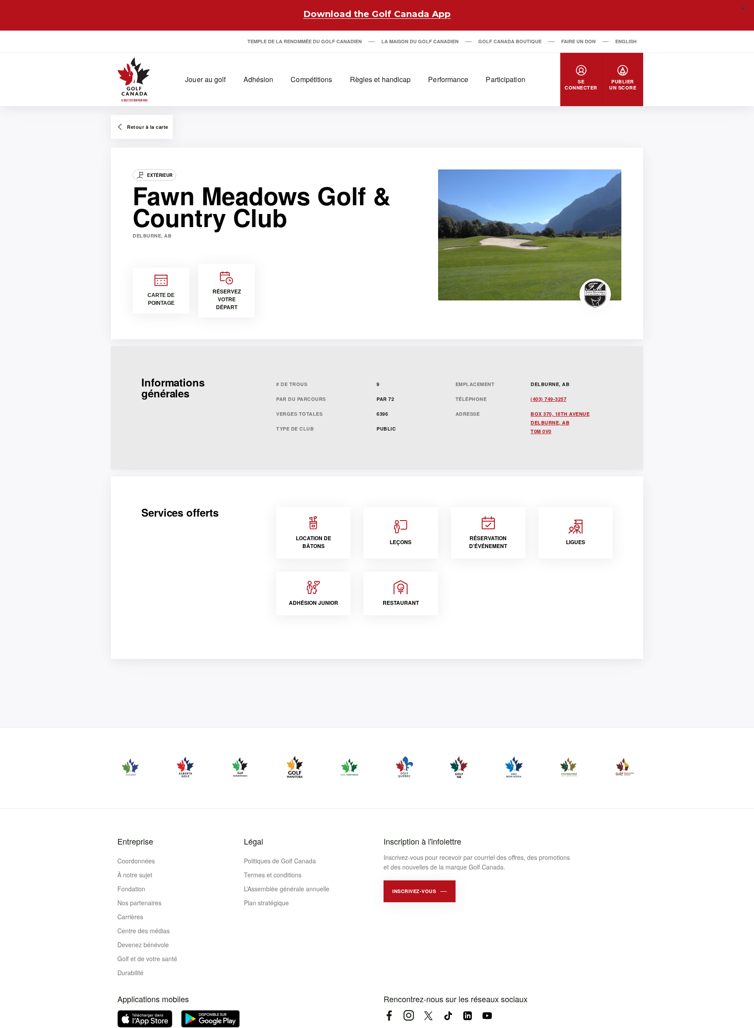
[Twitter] (428, 1015)
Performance (448, 79)
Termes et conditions (273, 874)
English (626, 41)
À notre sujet (134, 874)
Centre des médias (143, 930)
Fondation (131, 888)
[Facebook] (389, 1015)
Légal (253, 841)
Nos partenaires (139, 902)
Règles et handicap (380, 79)
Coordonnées (136, 860)
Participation (505, 79)
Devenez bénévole (143, 944)
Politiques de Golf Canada (280, 860)
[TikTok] (447, 1015)
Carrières (130, 916)
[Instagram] (408, 1015)
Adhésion (258, 79)
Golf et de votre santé (147, 958)
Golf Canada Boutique (510, 41)
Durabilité (130, 972)
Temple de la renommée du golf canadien (304, 41)
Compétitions (311, 79)
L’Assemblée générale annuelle (286, 888)
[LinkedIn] (467, 1015)
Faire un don (578, 41)
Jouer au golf (205, 79)
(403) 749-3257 (548, 399)
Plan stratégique (266, 902)
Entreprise (135, 841)
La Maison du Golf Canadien (420, 41)
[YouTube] (487, 1015)
